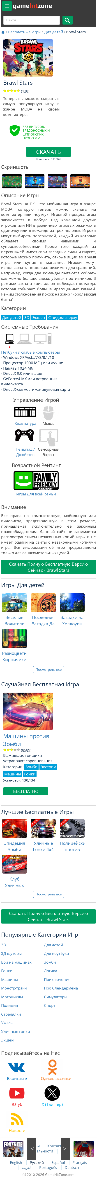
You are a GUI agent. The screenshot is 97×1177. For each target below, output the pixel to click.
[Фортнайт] (18, 1149)
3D (3, 944)
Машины (9, 979)
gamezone (32, 5)
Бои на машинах (16, 962)
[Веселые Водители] (14, 602)
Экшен (7, 1040)
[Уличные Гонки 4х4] (43, 828)
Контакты (55, 1145)
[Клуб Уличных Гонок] (14, 864)
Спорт (49, 1005)
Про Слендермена (61, 988)
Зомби (50, 962)
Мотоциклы (12, 996)
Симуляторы (55, 996)
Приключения (57, 979)
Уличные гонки (15, 1031)
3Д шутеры (11, 953)
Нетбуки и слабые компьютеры (30, 352)
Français (80, 1162)
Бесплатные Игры (24, 31)
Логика (50, 970)
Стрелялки (11, 1014)
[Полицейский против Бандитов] (72, 828)
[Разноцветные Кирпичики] (14, 638)
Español (58, 1162)
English (16, 1162)
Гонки (6, 970)
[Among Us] (79, 1149)
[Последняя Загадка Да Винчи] (43, 602)
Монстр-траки (14, 988)
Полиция (9, 1005)
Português (48, 1167)
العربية (27, 1167)
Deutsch (72, 1167)
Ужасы (7, 1022)
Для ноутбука (56, 953)
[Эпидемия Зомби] (14, 828)
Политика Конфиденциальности (51, 1148)
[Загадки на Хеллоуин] (72, 602)
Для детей (53, 31)
